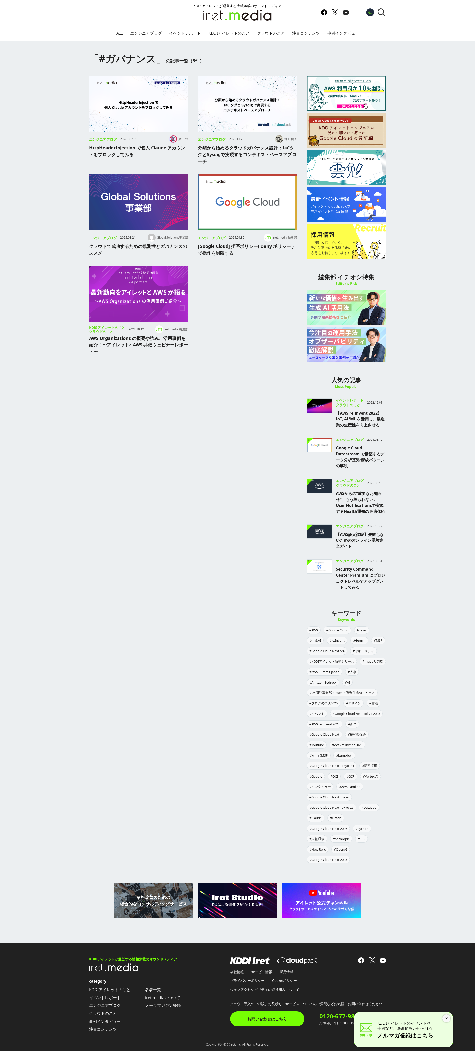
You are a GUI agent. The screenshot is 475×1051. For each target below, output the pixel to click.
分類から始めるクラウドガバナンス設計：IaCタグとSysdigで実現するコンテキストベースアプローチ (247, 154)
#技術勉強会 (357, 734)
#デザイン (353, 703)
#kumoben (344, 755)
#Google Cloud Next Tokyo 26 (331, 807)
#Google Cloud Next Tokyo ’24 (331, 765)
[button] (381, 12)
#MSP (378, 640)
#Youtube (316, 745)
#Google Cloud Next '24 (326, 651)
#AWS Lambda (349, 786)
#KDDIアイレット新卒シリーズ (331, 661)
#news (361, 630)
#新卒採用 (369, 765)
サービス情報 (261, 971)
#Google (315, 776)
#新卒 (352, 724)
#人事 (352, 672)
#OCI (334, 776)
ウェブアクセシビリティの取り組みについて (264, 989)
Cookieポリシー (284, 980)
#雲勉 (373, 703)
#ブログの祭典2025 (323, 703)
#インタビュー (320, 786)
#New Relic (317, 849)
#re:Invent (337, 640)
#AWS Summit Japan (324, 672)
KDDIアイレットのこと (229, 33)
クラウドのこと (271, 33)
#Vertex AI (370, 776)
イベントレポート (185, 33)
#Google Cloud (337, 630)
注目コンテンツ (306, 33)
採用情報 (286, 971)
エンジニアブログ (146, 33)
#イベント (316, 713)
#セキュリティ (363, 651)
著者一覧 (153, 989)
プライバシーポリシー (247, 980)
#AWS (313, 630)
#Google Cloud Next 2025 (328, 859)
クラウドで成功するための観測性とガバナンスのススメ (138, 249)
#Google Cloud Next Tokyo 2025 (356, 713)
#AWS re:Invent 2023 (347, 745)
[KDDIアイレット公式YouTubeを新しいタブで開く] (346, 12)
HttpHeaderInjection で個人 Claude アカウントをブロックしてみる (137, 151)
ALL (119, 33)
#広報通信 (316, 839)
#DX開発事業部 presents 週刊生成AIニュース (342, 692)
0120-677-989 (338, 1016)
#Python (362, 828)
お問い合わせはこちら (267, 1019)
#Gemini (359, 640)
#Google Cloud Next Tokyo (329, 797)
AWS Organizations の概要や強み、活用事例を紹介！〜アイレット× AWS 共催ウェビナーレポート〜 (138, 344)
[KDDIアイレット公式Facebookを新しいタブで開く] (324, 12)
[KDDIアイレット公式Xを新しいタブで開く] (335, 12)
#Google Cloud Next (324, 734)
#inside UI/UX (373, 661)
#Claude (315, 818)
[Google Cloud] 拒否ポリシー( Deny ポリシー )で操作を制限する (246, 249)
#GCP (350, 776)
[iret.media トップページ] (114, 970)
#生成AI (315, 640)
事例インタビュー (343, 33)
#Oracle (335, 818)
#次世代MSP (318, 755)
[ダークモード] (370, 12)
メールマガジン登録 (163, 1005)
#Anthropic (341, 839)
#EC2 (361, 839)
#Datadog (369, 807)
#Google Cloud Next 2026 (328, 828)
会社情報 (237, 971)
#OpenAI (340, 849)
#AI (347, 682)
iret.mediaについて (162, 997)
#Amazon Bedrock (322, 682)
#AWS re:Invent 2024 (324, 724)
